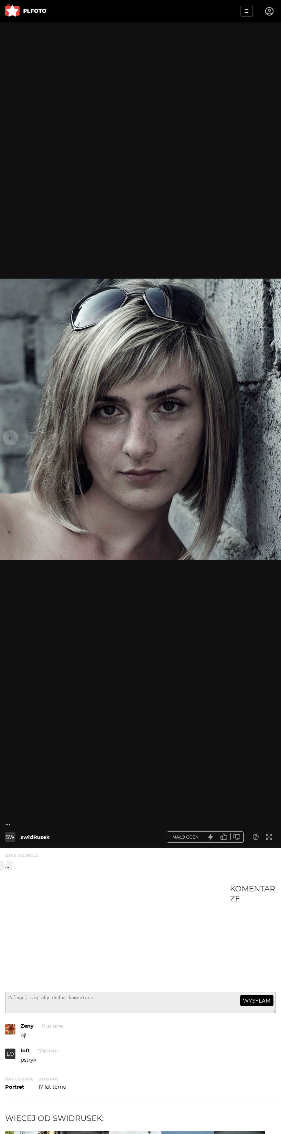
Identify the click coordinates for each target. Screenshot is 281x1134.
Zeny (27, 1025)
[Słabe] (237, 837)
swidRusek (35, 837)
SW (10, 837)
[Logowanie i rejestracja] (269, 11)
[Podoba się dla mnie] (224, 837)
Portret (14, 1087)
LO (10, 1054)
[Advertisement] (117, 935)
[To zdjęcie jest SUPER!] (211, 837)
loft (25, 1050)
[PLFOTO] (25, 11)
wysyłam (256, 1000)
